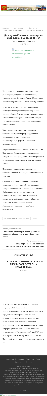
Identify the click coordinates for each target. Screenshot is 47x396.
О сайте (29, 362)
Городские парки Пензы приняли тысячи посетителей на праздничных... (24, 264)
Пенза (35, 219)
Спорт (38, 359)
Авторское (18, 28)
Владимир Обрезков (26, 41)
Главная (6, 28)
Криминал (19, 359)
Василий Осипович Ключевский (16, 219)
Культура (10, 359)
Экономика (19, 362)
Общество (30, 359)
